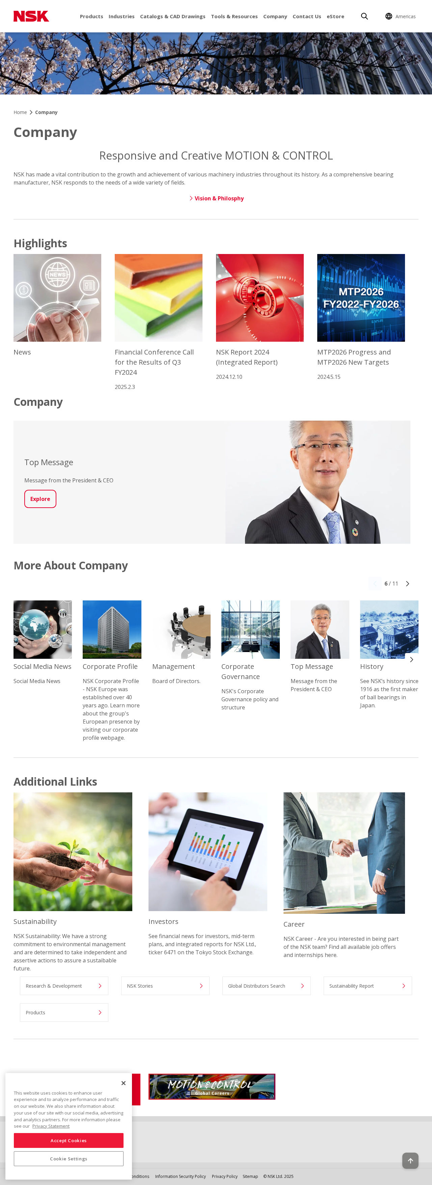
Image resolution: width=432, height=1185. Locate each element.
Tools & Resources (234, 16)
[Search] (364, 16)
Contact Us (307, 16)
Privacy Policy (225, 1176)
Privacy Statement (51, 1126)
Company (275, 16)
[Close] (123, 1083)
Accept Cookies (69, 1140)
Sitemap (250, 1176)
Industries (122, 16)
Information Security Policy (180, 1176)
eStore (335, 16)
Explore (40, 499)
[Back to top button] (410, 1161)
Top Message (48, 462)
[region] (68, 1126)
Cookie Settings (68, 1159)
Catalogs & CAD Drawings (173, 16)
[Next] (407, 583)
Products (91, 16)
